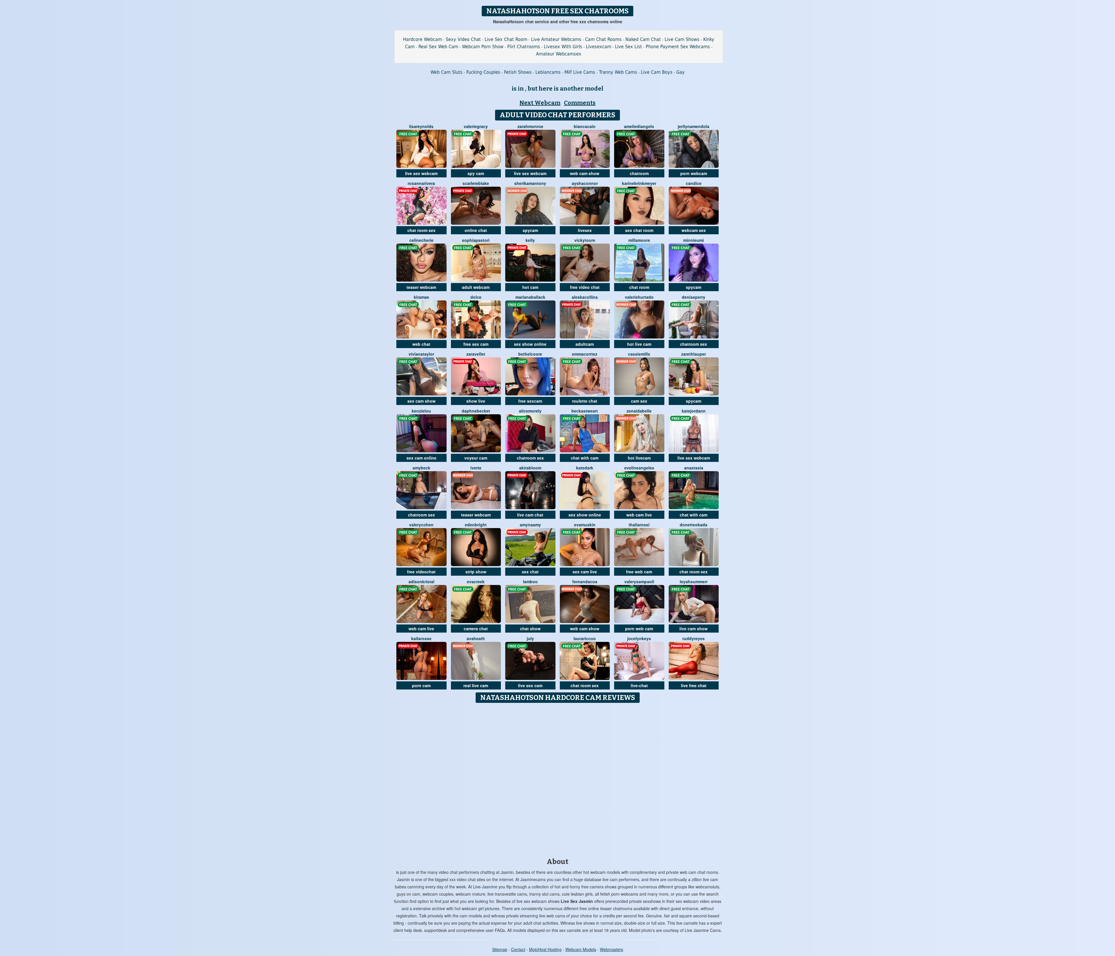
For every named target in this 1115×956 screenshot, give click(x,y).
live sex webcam (421, 173)
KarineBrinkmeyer (639, 183)
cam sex (639, 401)
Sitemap (499, 949)
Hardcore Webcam (422, 39)
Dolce (475, 297)
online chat (476, 230)
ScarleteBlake (476, 183)
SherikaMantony (530, 183)
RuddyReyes (693, 638)
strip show (475, 572)
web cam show (584, 173)
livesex (585, 230)
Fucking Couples (483, 72)
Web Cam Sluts (447, 72)
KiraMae (421, 297)
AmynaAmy (530, 524)
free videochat (421, 572)
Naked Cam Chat (643, 39)
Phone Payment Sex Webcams (678, 46)
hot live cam (639, 344)
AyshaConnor (585, 183)
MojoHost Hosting (545, 949)
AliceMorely (530, 411)
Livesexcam (598, 46)
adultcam (585, 344)
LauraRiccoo (584, 638)
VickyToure (584, 240)
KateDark (584, 468)
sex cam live (585, 572)
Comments (580, 102)
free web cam (639, 572)
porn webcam (693, 173)
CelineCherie (421, 240)
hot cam (530, 287)
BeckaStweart (584, 411)
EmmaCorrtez (584, 354)
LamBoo (530, 581)
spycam (530, 230)
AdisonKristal (421, 581)
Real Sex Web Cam (438, 46)
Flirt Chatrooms (523, 46)
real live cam (475, 685)
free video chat (585, 287)
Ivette (475, 468)
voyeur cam (475, 458)
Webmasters (611, 949)
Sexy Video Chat (463, 39)
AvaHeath (476, 638)
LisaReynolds (421, 126)
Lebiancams (548, 72)
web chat (421, 344)
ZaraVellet (475, 354)
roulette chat (584, 401)
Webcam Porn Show (482, 46)
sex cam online (421, 458)
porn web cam (639, 628)
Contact (518, 949)
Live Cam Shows (682, 39)
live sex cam (530, 685)
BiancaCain (585, 126)
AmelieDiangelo (639, 126)
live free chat (693, 685)
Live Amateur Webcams (556, 39)
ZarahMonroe (530, 126)
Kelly (530, 240)
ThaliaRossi (639, 524)
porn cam (421, 685)
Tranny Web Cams (618, 72)
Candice (694, 183)
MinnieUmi (693, 240)
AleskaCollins (585, 297)
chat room (639, 287)
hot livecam (639, 458)
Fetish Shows (518, 72)
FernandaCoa (584, 581)
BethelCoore (530, 354)
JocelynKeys (639, 638)
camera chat (476, 628)
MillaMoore (639, 240)
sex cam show (421, 401)
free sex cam (475, 344)
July (530, 638)
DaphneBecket (476, 411)
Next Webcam (539, 102)
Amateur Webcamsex (558, 54)
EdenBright (476, 524)
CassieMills (639, 354)
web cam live (639, 515)
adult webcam (476, 287)
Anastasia (693, 468)
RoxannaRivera (421, 183)
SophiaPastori (476, 240)
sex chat (530, 572)
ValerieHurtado (639, 297)
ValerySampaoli (639, 581)
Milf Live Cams (579, 72)
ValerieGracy (476, 126)
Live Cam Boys (656, 72)
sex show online (530, 344)
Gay (680, 72)
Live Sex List (628, 46)
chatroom (639, 173)
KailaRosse (421, 638)
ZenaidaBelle (639, 411)
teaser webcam (421, 287)
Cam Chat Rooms (603, 39)
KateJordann (694, 411)
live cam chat (530, 515)
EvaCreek (476, 581)
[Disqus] (557, 778)
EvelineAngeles (639, 468)
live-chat (639, 685)
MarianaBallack (530, 297)
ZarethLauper (693, 354)
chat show (530, 628)
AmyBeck (421, 468)
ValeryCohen (421, 524)
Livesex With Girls (563, 46)
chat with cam (584, 458)
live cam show (693, 628)
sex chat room (639, 230)
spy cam (475, 173)
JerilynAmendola (693, 126)
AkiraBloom (530, 468)
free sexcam (530, 401)
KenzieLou (421, 411)
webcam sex (693, 230)
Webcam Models (580, 949)
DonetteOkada (693, 524)
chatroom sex (693, 344)
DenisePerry (693, 297)
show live (475, 401)
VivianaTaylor (421, 354)
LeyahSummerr (694, 581)
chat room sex (421, 230)
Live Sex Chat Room (506, 39)
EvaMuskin (585, 524)
